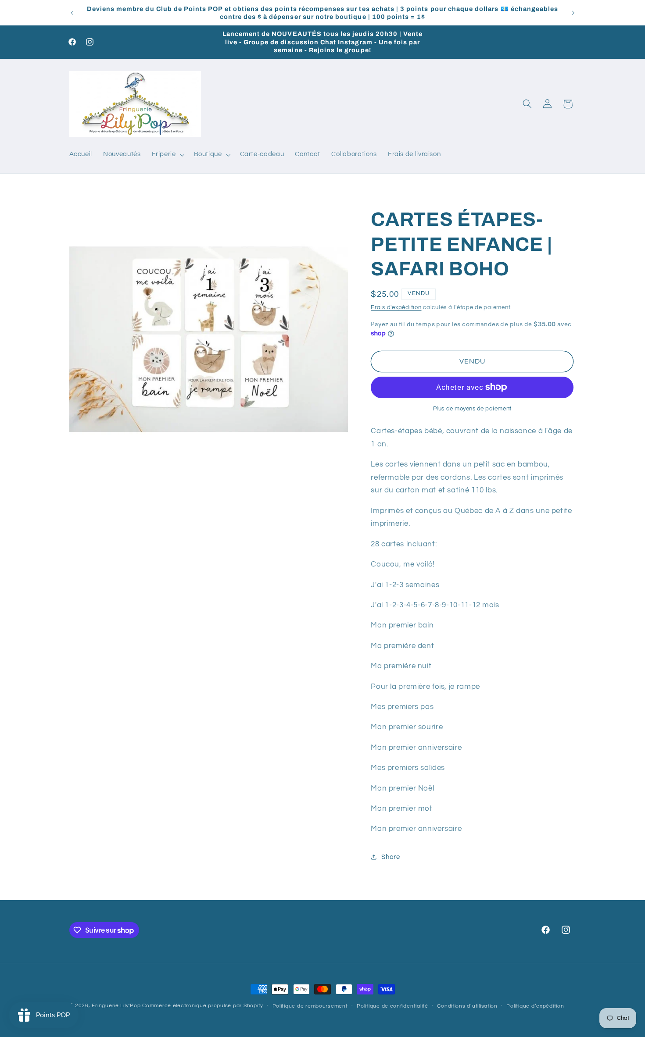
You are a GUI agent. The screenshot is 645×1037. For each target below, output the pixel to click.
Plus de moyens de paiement (472, 409)
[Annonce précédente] (72, 12)
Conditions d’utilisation (467, 1006)
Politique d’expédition (535, 1006)
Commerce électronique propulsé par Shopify (202, 1005)
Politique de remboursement (310, 1006)
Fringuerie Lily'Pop (116, 1005)
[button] (167, 154)
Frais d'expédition (396, 307)
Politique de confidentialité (392, 1006)
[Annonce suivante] (573, 12)
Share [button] (390, 857)
